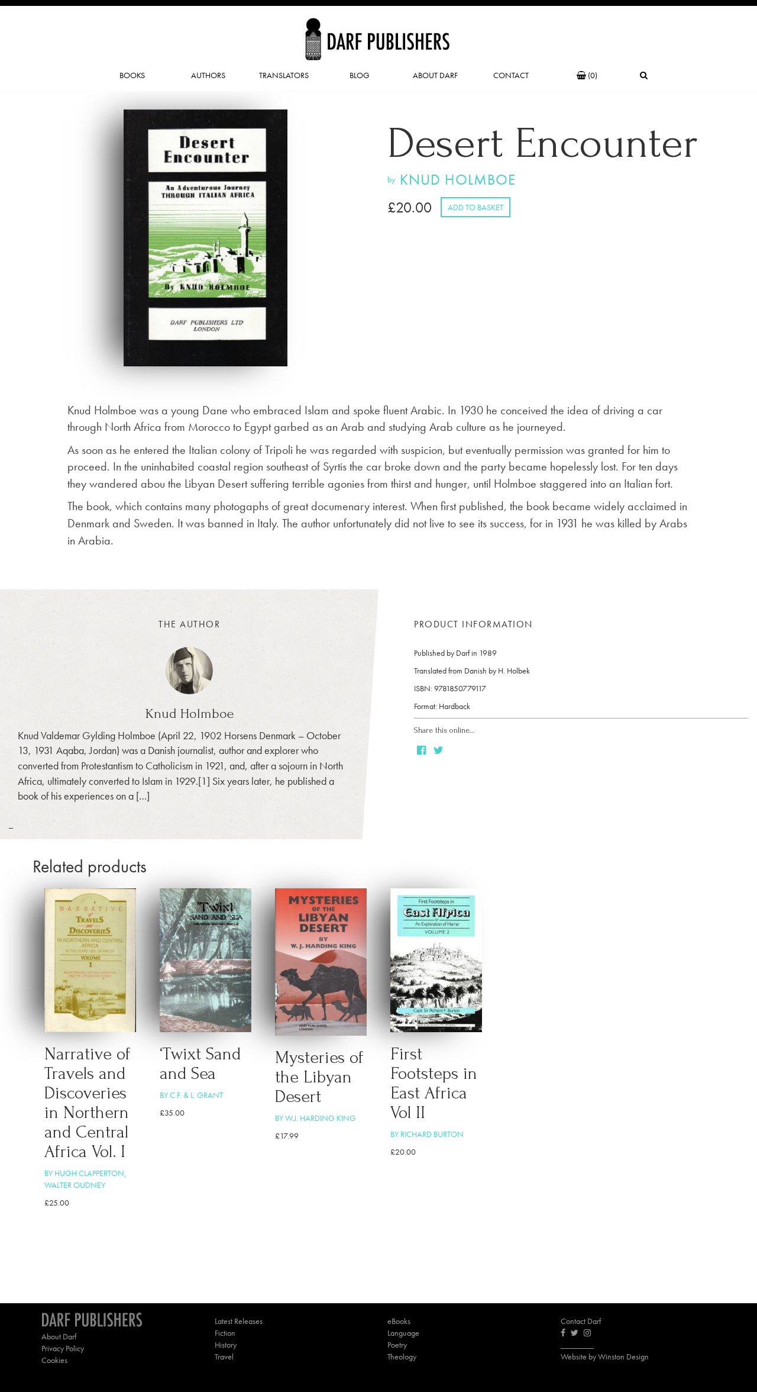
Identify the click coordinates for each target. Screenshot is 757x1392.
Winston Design (623, 1356)
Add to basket (475, 207)
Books (132, 75)
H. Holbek (514, 670)
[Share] (422, 751)
